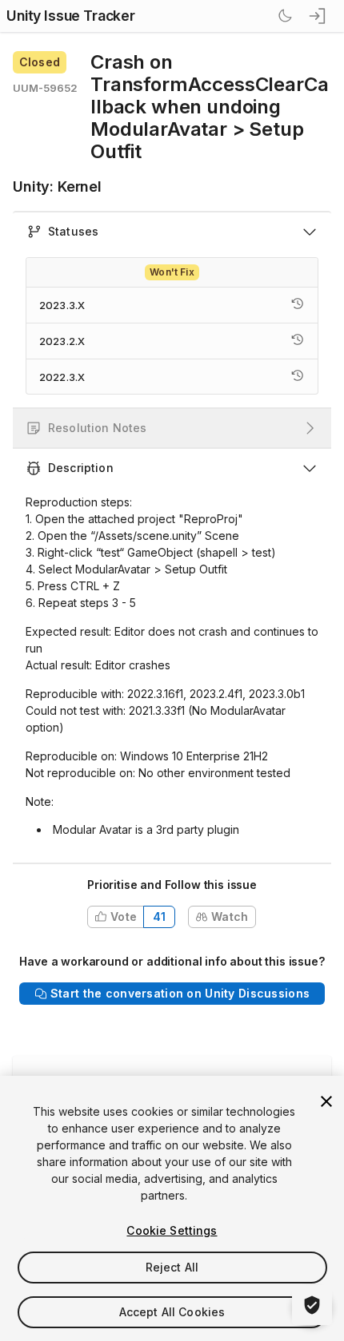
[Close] (326, 1101)
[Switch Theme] (285, 16)
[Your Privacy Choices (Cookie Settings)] (312, 1305)
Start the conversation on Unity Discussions (180, 993)
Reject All (172, 1267)
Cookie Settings (171, 1230)
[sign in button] (318, 16)
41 (159, 916)
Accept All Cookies (172, 1312)
